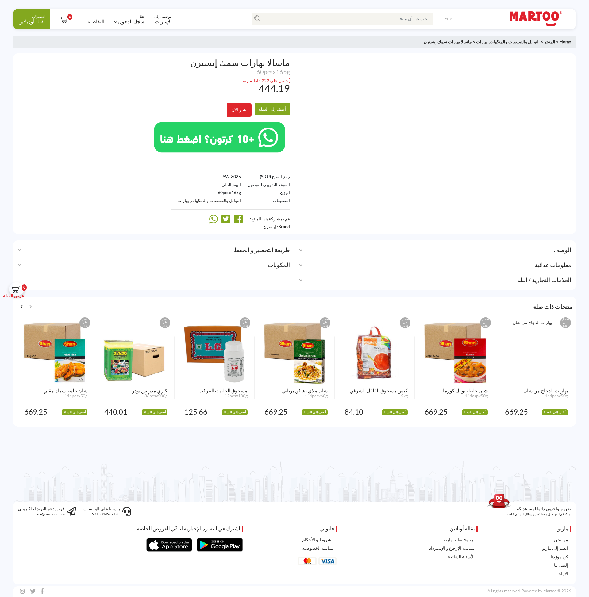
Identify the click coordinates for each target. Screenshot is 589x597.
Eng (448, 18)
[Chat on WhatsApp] (219, 136)
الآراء (563, 573)
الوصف (562, 250)
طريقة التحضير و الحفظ (262, 250)
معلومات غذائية (553, 265)
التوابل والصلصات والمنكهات (515, 41)
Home (565, 41)
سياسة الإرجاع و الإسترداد (452, 548)
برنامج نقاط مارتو (459, 539)
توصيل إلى (162, 19)
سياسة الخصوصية (318, 548)
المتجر (549, 41)
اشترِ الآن (239, 109)
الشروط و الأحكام (318, 539)
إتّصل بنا (561, 565)
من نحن (561, 539)
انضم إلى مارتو (555, 548)
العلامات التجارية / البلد (544, 280)
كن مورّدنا (559, 556)
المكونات (279, 265)
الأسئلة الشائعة (461, 556)
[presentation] (21, 306)
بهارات (482, 41)
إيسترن (269, 226)
